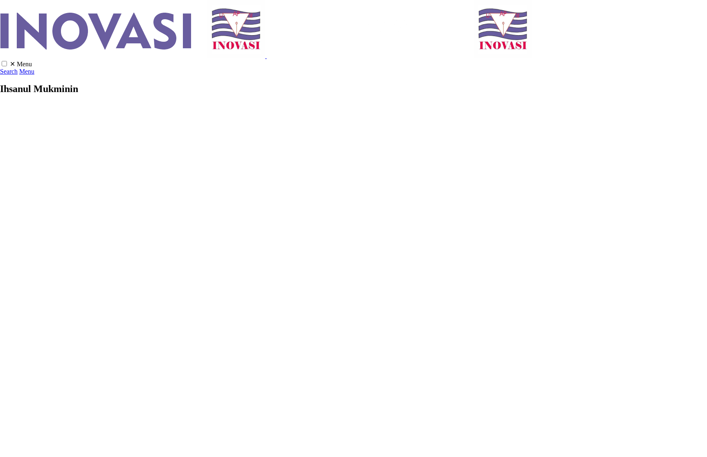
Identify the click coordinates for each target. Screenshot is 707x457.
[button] (4, 63)
